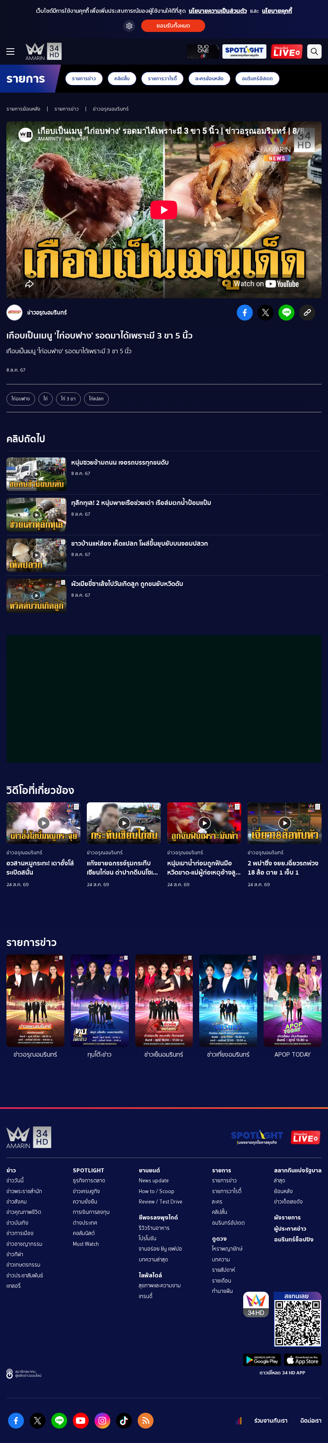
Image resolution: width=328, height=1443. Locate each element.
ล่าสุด (279, 1180)
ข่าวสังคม (16, 1201)
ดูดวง (219, 1238)
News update (154, 1180)
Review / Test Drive (160, 1201)
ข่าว (11, 1170)
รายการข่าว (84, 78)
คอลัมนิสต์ (84, 1233)
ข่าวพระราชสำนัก (24, 1191)
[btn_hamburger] (10, 51)
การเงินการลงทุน (91, 1212)
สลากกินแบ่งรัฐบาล (298, 1170)
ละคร (217, 1201)
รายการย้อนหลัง (23, 109)
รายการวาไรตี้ (162, 78)
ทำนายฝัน (222, 1291)
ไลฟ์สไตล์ (150, 1275)
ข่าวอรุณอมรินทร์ (111, 109)
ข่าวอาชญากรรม (24, 1244)
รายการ (221, 1170)
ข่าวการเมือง (20, 1233)
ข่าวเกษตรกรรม (23, 1265)
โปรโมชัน (147, 1238)
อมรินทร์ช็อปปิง (294, 1239)
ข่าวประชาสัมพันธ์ (24, 1275)
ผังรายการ (287, 1217)
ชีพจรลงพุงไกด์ (158, 1217)
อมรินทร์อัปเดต (257, 78)
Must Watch (86, 1244)
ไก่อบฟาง (21, 398)
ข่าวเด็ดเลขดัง (288, 1201)
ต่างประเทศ (85, 1223)
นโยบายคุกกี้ (277, 11)
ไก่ (46, 398)
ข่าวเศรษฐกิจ (86, 1191)
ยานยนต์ (149, 1170)
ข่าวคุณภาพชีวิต (23, 1212)
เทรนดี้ (145, 1296)
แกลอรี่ (13, 1286)
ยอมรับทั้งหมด (173, 26)
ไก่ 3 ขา (68, 398)
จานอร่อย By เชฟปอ (160, 1249)
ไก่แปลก (96, 398)
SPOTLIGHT (88, 1170)
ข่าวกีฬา (14, 1254)
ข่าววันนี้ (15, 1180)
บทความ (221, 1259)
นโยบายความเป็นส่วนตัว (218, 11)
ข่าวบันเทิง (17, 1223)
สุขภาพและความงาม (160, 1285)
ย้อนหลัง (283, 1191)
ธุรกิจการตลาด (89, 1180)
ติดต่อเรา (311, 1420)
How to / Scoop (156, 1191)
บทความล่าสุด (153, 1259)
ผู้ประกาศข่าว (290, 1228)
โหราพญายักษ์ (227, 1249)
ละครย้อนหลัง (209, 78)
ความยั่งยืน (85, 1201)
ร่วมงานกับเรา (271, 1420)
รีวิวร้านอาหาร (154, 1228)
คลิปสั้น (122, 78)
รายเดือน (221, 1281)
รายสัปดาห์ (223, 1270)
